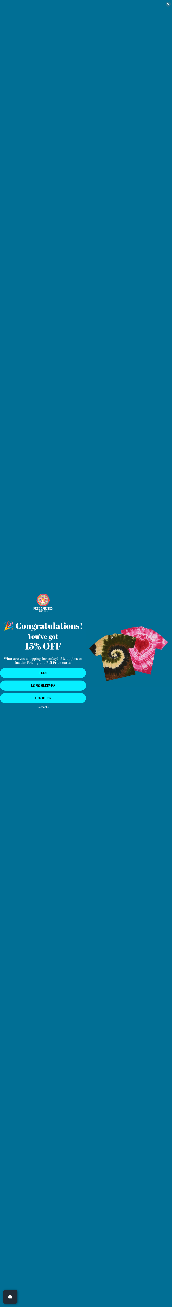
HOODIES (43, 698)
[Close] (168, 4)
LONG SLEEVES (43, 685)
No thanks (43, 706)
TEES (43, 673)
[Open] (10, 1297)
